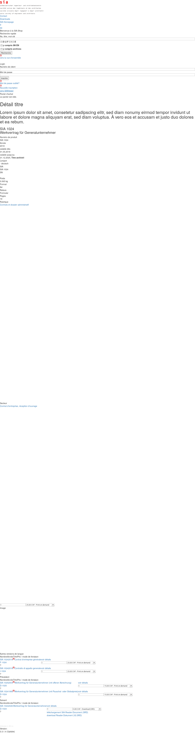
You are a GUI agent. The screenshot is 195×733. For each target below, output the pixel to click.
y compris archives (12, 48)
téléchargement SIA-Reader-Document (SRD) (67, 712)
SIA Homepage (7, 21)
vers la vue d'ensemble (10, 57)
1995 (10, 691)
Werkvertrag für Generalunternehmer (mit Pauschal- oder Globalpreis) (46, 691)
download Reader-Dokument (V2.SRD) (64, 715)
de (1, 27)
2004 (10, 682)
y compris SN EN (11, 45)
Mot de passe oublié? (9, 83)
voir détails (46, 659)
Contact (3, 15)
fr (0, 24)
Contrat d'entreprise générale (28, 659)
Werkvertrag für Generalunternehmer (30, 705)
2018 (10, 659)
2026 (10, 705)
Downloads (5, 18)
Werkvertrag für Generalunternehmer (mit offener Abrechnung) (43, 682)
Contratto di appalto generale (28, 668)
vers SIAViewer (7, 90)
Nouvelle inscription (9, 87)
